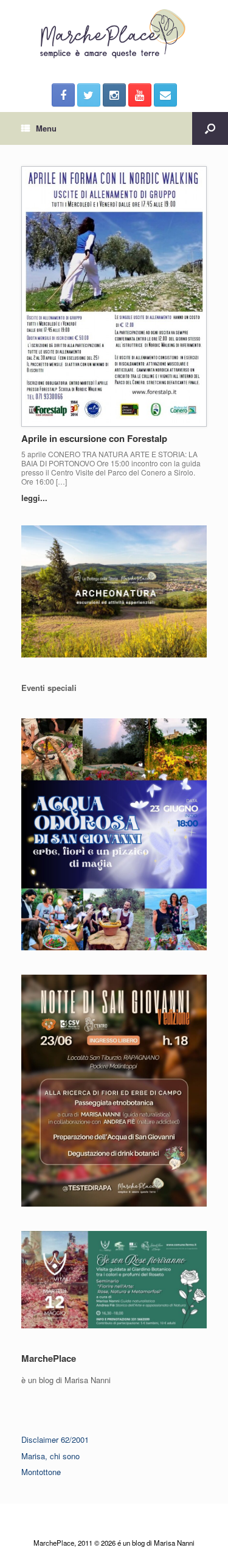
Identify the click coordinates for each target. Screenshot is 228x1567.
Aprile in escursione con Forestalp (94, 438)
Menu (46, 128)
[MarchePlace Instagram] (114, 95)
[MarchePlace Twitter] (88, 95)
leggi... (35, 497)
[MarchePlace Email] (165, 95)
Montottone (41, 1472)
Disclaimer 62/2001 (55, 1439)
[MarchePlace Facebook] (63, 95)
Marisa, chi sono (50, 1456)
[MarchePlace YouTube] (139, 95)
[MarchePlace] (114, 34)
